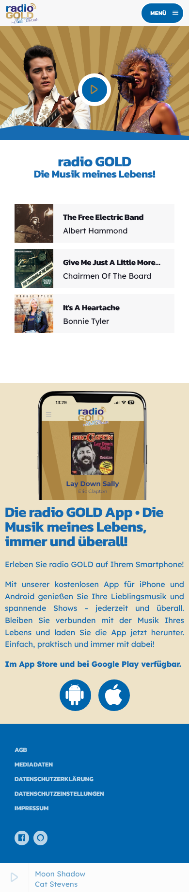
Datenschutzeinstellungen (59, 794)
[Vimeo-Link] (21, 13)
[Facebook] (22, 838)
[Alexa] (40, 838)
